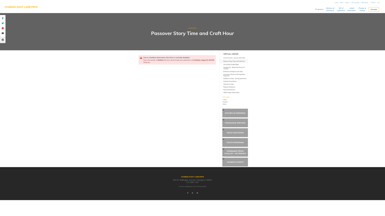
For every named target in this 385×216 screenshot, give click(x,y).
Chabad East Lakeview (21, 7)
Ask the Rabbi (355, 2)
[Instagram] (197, 193)
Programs (319, 9)
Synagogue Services (235, 123)
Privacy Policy (202, 186)
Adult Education (235, 133)
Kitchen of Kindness (235, 113)
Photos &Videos (362, 9)
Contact (373, 2)
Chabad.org (188, 186)
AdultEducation (352, 9)
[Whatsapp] (192, 193)
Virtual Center (192, 28)
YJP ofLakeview (341, 9)
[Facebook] (188, 193)
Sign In (347, 2)
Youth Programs (235, 142)
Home (336, 2)
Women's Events (235, 162)
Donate (374, 9)
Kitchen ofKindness (330, 9)
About (341, 2)
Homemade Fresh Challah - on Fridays (235, 152)
